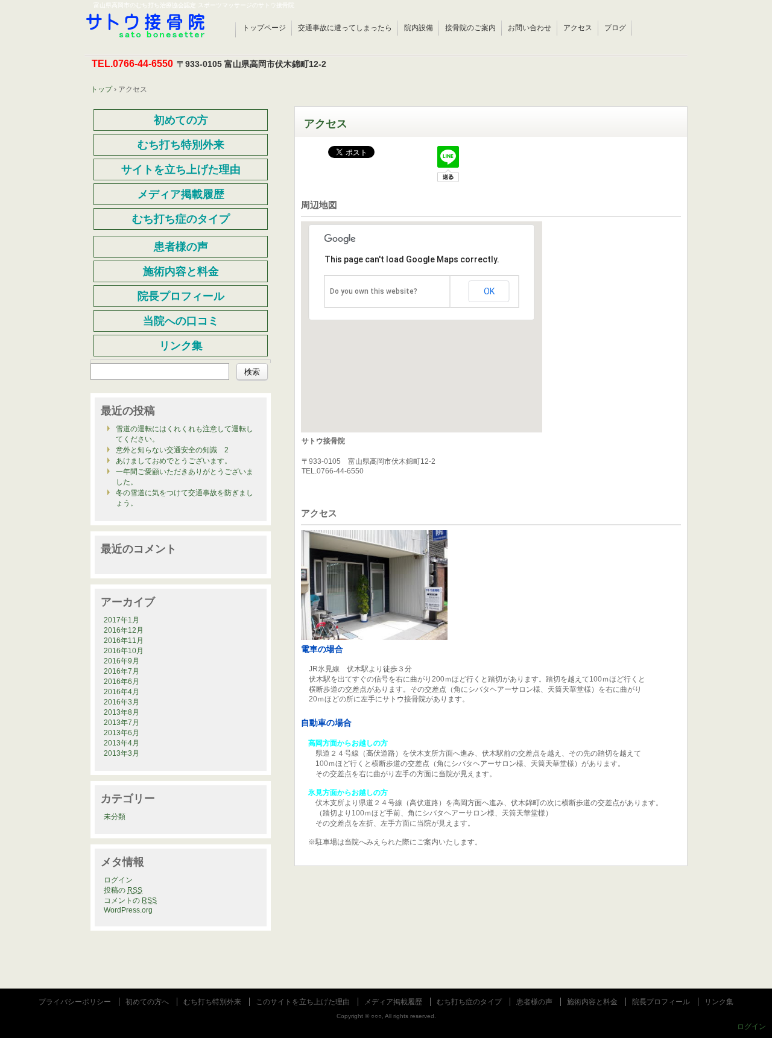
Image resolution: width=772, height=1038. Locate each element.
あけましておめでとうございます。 (174, 461)
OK (489, 291)
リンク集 (718, 1002)
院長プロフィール (661, 1002)
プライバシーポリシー (75, 1002)
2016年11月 (124, 640)
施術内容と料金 (592, 1002)
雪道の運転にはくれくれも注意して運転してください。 (184, 434)
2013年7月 (121, 722)
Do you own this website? (373, 291)
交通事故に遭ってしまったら (345, 28)
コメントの (130, 900)
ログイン (118, 880)
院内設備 (418, 28)
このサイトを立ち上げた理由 (303, 1002)
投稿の (123, 890)
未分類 (114, 816)
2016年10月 (124, 651)
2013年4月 (121, 743)
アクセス (577, 28)
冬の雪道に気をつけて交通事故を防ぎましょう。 (184, 498)
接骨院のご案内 (470, 28)
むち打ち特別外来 (212, 1002)
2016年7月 (121, 671)
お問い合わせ (529, 28)
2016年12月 (124, 630)
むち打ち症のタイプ (469, 1002)
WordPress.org (128, 910)
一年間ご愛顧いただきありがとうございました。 (184, 476)
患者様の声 (534, 1002)
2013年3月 (121, 753)
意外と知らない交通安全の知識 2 (172, 450)
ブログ (615, 28)
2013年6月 (121, 733)
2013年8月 (121, 712)
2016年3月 (121, 702)
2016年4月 (121, 692)
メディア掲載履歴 (393, 1002)
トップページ (264, 28)
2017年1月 (121, 620)
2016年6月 (121, 681)
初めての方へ (147, 1002)
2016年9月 (121, 661)
